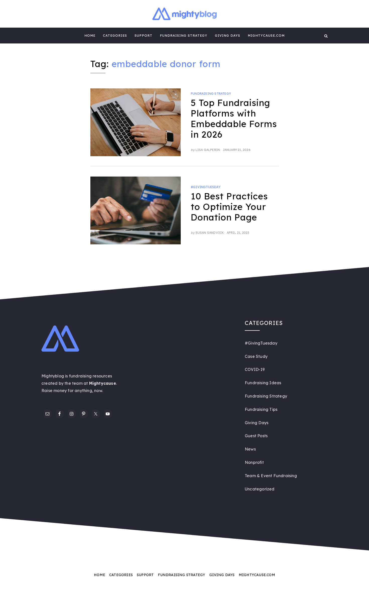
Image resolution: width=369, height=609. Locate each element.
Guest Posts (256, 435)
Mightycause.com (266, 35)
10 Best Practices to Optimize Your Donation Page (229, 207)
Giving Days (227, 35)
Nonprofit (254, 462)
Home (89, 35)
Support (143, 35)
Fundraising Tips (261, 409)
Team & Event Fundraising (271, 475)
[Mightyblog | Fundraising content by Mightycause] (43, 35)
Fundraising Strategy (183, 35)
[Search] (326, 35)
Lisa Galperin (208, 150)
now (98, 390)
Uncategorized (260, 488)
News (250, 449)
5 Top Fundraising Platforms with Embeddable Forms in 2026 (234, 118)
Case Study (256, 356)
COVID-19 (255, 369)
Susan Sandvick (210, 233)
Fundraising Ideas (263, 382)
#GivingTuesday (205, 187)
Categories (115, 35)
